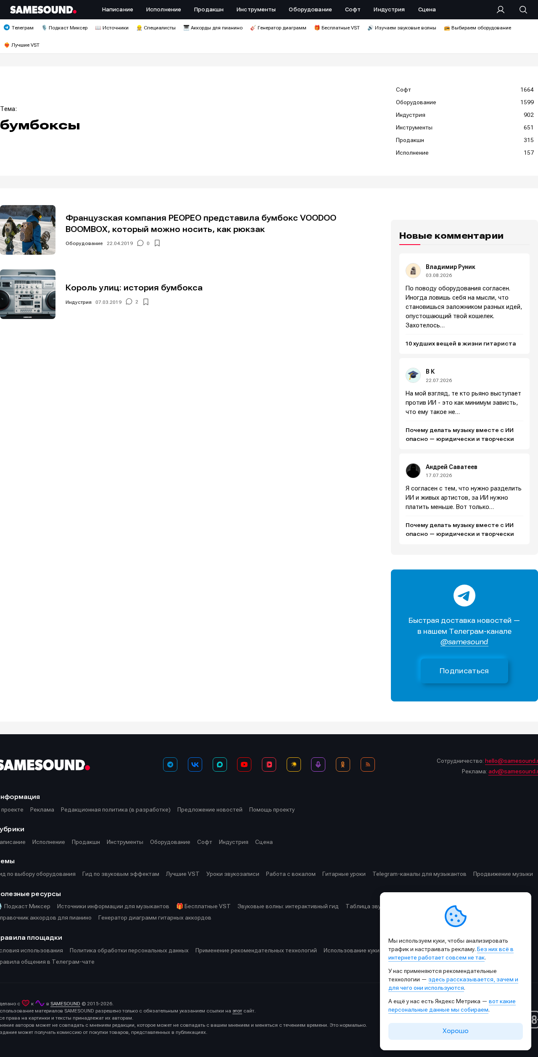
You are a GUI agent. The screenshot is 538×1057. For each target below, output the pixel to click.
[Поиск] (519, 9)
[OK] (343, 764)
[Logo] (43, 9)
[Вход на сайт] (503, 9)
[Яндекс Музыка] (294, 764)
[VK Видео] (269, 764)
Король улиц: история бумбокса (134, 288)
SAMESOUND (65, 1004)
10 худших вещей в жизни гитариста (461, 344)
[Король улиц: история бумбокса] (27, 294)
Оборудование (84, 243)
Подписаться (464, 671)
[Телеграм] (170, 764)
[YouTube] (244, 764)
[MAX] (220, 764)
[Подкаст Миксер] (318, 764)
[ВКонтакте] (195, 764)
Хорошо (456, 1031)
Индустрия (79, 302)
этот (237, 1011)
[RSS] (368, 764)
